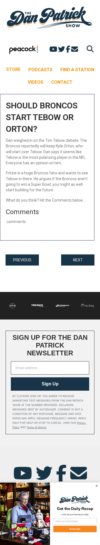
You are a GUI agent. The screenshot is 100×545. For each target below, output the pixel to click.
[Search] (88, 48)
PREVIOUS (22, 260)
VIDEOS (35, 82)
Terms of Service (36, 427)
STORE (13, 69)
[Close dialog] (96, 486)
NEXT (78, 260)
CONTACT (61, 82)
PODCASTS (40, 69)
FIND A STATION (77, 69)
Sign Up (50, 384)
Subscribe (75, 529)
